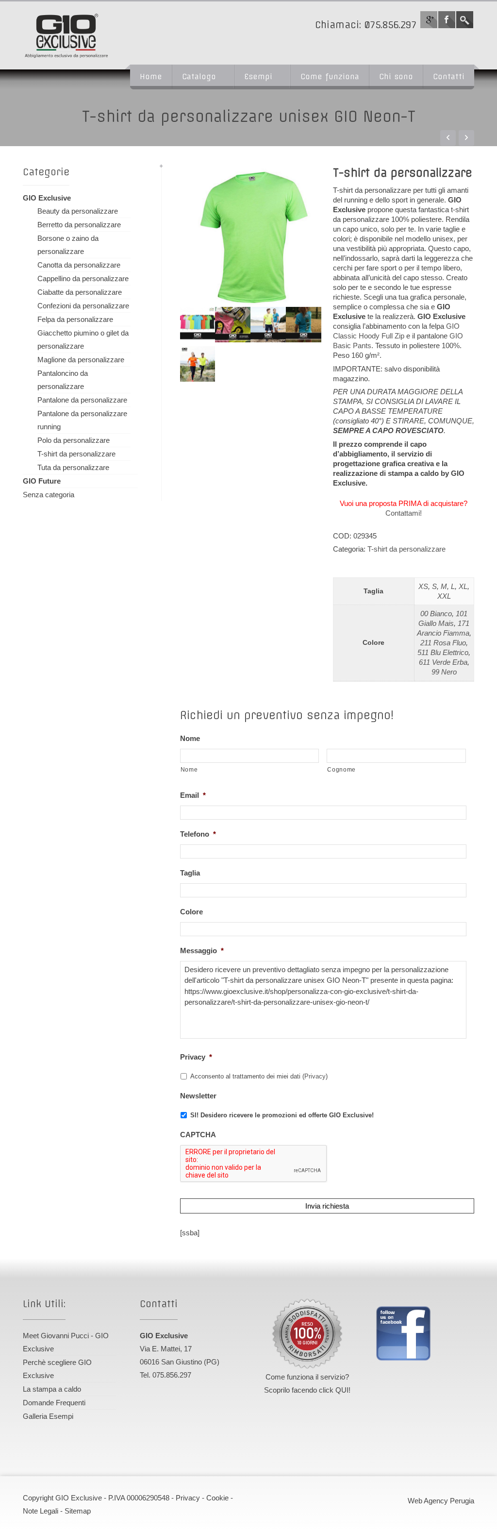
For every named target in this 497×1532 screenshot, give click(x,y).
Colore (191, 912)
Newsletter (198, 1096)
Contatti (448, 76)
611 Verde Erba (443, 662)
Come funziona (329, 76)
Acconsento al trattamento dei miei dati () (259, 1076)
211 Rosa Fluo (443, 643)
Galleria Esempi (48, 1416)
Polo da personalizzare (73, 440)
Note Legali (40, 1511)
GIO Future (42, 481)
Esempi (258, 76)
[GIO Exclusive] (90, 35)
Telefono (198, 834)
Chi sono (396, 76)
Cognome (341, 769)
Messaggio (202, 950)
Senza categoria (48, 494)
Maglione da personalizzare (80, 359)
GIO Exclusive (47, 198)
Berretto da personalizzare (79, 224)
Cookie (217, 1498)
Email (193, 795)
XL (463, 586)
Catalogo (199, 76)
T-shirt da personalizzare (406, 549)
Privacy (196, 1057)
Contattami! (403, 513)
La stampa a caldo (52, 1389)
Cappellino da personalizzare (83, 278)
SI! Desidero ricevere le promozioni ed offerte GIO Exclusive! (282, 1115)
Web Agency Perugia (441, 1501)
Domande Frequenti (54, 1402)
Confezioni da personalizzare (83, 306)
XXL (444, 596)
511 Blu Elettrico (442, 652)
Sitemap (78, 1511)
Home (151, 76)
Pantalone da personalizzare (82, 400)
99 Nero (444, 672)
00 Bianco (436, 613)
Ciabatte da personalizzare (79, 292)
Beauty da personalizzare (77, 211)
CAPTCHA (198, 1134)
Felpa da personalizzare (75, 319)
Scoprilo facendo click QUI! (307, 1390)
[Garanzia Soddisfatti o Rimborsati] (307, 1333)
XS (423, 586)
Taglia (190, 873)
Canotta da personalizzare (78, 265)
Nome (190, 738)
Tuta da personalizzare (73, 467)
